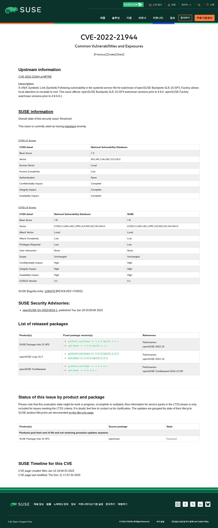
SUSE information (35, 111)
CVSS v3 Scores (27, 207)
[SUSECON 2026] (133, 4)
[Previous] (100, 54)
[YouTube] (177, 504)
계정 (173, 4)
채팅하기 (122, 504)
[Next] (120, 54)
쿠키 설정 (160, 522)
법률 (48, 504)
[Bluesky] (207, 504)
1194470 (50, 291)
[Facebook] (185, 504)
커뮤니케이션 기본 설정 (90, 504)
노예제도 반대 (61, 504)
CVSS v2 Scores (27, 140)
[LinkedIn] (200, 504)
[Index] (111, 54)
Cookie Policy (203, 522)
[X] (192, 504)
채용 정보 (39, 504)
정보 (73, 504)
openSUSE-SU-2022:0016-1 (40, 310)
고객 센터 (157, 4)
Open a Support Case (22, 522)
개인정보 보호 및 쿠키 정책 (182, 522)
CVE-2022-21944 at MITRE (35, 76)
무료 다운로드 (205, 17)
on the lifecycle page (81, 412)
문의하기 (185, 17)
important (70, 126)
